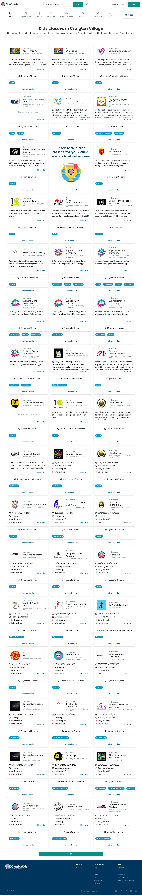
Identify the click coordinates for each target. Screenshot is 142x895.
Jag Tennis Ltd (30, 51)
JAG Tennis (71, 51)
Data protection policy (126, 880)
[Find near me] (87, 4)
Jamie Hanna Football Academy (34, 151)
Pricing (96, 877)
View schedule (28, 89)
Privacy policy (123, 877)
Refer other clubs (71, 190)
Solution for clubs (117, 4)
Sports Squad (73, 101)
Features (97, 874)
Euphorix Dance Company (74, 251)
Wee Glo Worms (74, 353)
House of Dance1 (31, 454)
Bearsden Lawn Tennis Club (34, 100)
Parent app (77, 871)
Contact (121, 868)
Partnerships (98, 880)
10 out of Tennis (31, 201)
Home (96, 871)
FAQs (119, 871)
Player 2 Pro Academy (34, 252)
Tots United (115, 151)
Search (78, 4)
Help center (122, 874)
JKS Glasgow (115, 402)
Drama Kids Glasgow (120, 51)
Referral (97, 884)
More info (41, 69)
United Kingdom (90, 891)
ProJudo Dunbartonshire (74, 201)
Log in (134, 4)
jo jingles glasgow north (118, 100)
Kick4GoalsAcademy (33, 402)
